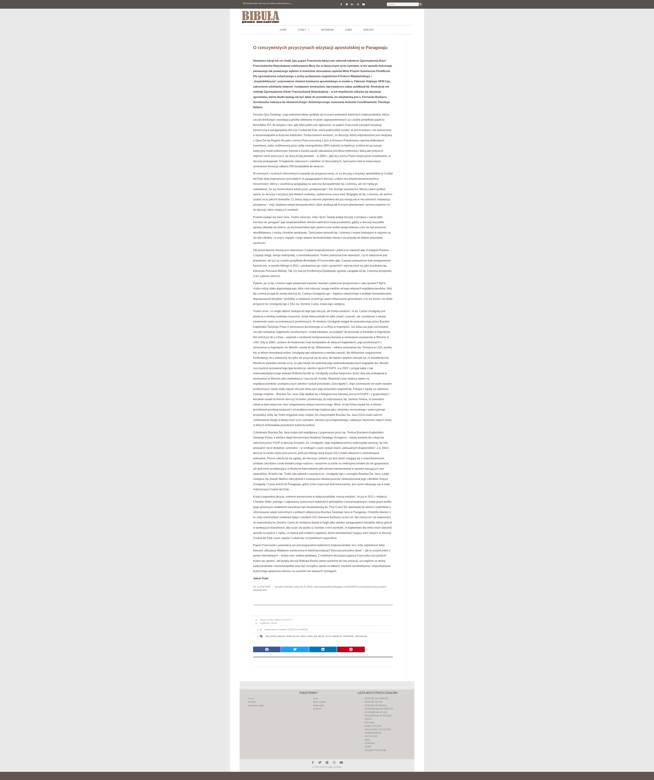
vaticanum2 (361, 636)
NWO (367, 740)
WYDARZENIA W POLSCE (378, 715)
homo (310, 636)
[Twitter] (346, 4)
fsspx (303, 636)
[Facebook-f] (341, 4)
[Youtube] (363, 4)
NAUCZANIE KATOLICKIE (378, 729)
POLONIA (370, 722)
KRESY (368, 719)
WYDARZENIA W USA (376, 712)
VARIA (368, 746)
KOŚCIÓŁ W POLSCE (376, 705)
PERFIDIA (370, 743)
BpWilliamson (277, 636)
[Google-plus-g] (352, 4)
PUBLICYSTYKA (373, 726)
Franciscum (292, 636)
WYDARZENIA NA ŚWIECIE (379, 709)
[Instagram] (358, 4)
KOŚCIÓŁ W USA (374, 702)
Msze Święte (319, 702)
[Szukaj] (420, 4)
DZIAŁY (302, 29)
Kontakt (369, 29)
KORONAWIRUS (373, 733)
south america (333, 636)
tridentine (348, 636)
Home (283, 29)
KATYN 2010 (371, 736)
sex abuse (319, 636)
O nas (348, 29)
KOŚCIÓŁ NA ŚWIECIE (297, 629)
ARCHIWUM (327, 29)
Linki (315, 698)
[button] (267, 649)
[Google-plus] (327, 762)
